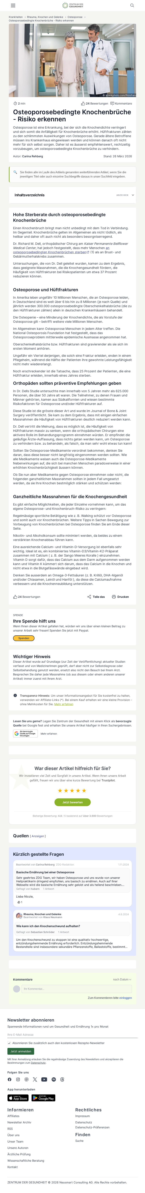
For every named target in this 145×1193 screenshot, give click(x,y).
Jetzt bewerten (72, 802)
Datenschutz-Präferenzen (92, 1127)
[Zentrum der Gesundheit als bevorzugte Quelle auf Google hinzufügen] (25, 733)
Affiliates (13, 1116)
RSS (10, 1128)
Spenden (23, 638)
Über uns (13, 1135)
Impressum (82, 1116)
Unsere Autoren (17, 1148)
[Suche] (132, 5)
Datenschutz (38, 1062)
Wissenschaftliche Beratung (25, 1160)
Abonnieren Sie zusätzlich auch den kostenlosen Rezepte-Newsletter (58, 1043)
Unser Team (15, 1141)
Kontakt (12, 1167)
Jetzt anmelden (20, 1051)
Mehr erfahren (63, 704)
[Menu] (13, 5)
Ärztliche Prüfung (19, 1154)
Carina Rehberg (32, 156)
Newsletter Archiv (19, 1122)
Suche (79, 1141)
